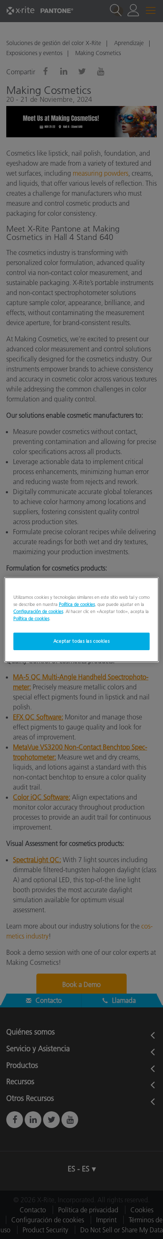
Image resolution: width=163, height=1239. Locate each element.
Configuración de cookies (38, 611)
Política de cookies (77, 604)
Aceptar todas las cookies (81, 641)
